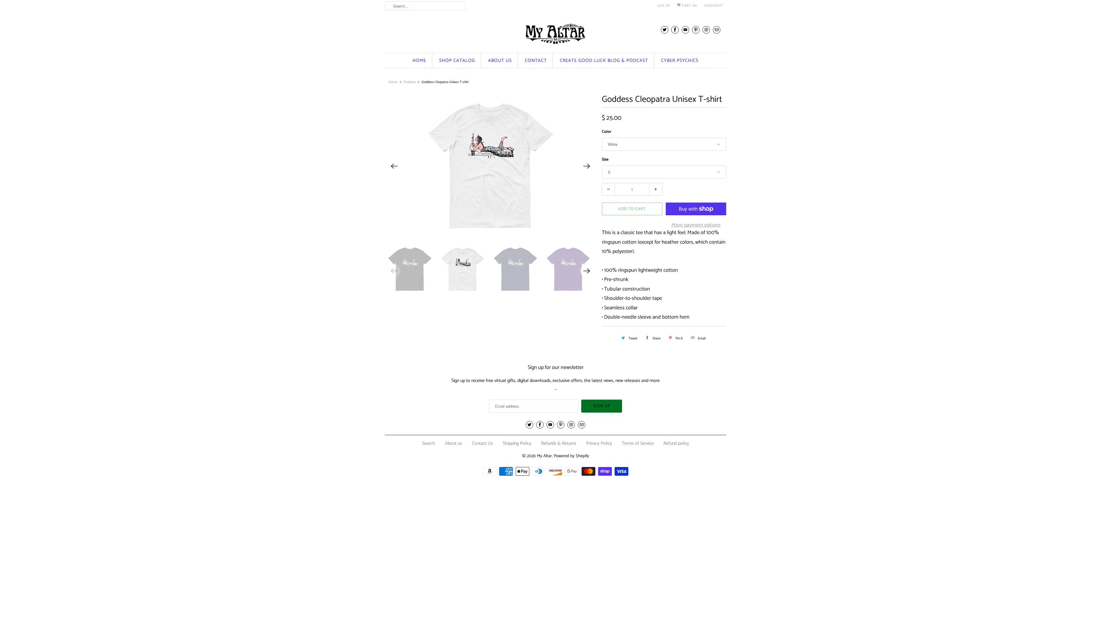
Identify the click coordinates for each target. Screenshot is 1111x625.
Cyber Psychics (679, 61)
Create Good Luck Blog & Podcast (604, 61)
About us (500, 61)
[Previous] (394, 166)
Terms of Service (638, 443)
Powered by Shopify (571, 455)
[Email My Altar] (716, 29)
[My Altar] (555, 33)
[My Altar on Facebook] (675, 29)
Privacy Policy (599, 443)
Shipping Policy (517, 443)
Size (605, 159)
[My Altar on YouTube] (685, 29)
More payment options (696, 225)
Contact (536, 61)
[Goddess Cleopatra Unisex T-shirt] (490, 166)
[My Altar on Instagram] (706, 29)
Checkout (713, 5)
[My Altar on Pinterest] (696, 29)
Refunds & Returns (558, 443)
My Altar (544, 455)
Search (428, 443)
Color (606, 131)
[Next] (586, 166)
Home (419, 61)
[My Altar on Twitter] (664, 29)
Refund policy (676, 443)
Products (409, 82)
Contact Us (482, 443)
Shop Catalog (457, 61)
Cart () (689, 5)
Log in (663, 5)
